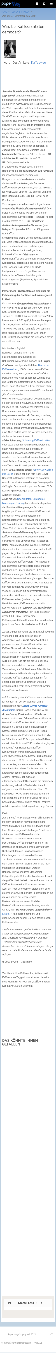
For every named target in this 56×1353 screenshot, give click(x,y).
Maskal (6, 913)
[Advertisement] (28, 1172)
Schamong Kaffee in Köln (36, 440)
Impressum (25, 1343)
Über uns (14, 1343)
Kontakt (5, 1343)
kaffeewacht (40, 62)
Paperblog (13, 1334)
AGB (40, 1343)
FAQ (35, 1343)
